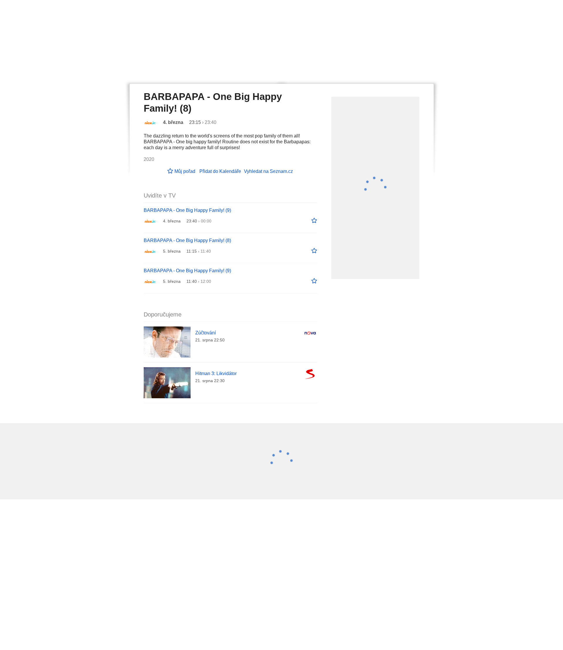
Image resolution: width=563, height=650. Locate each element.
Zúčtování (205, 332)
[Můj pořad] (314, 221)
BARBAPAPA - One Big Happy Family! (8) (187, 240)
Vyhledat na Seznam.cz (268, 171)
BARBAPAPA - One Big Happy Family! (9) (187, 210)
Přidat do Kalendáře (220, 171)
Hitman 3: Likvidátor (216, 373)
